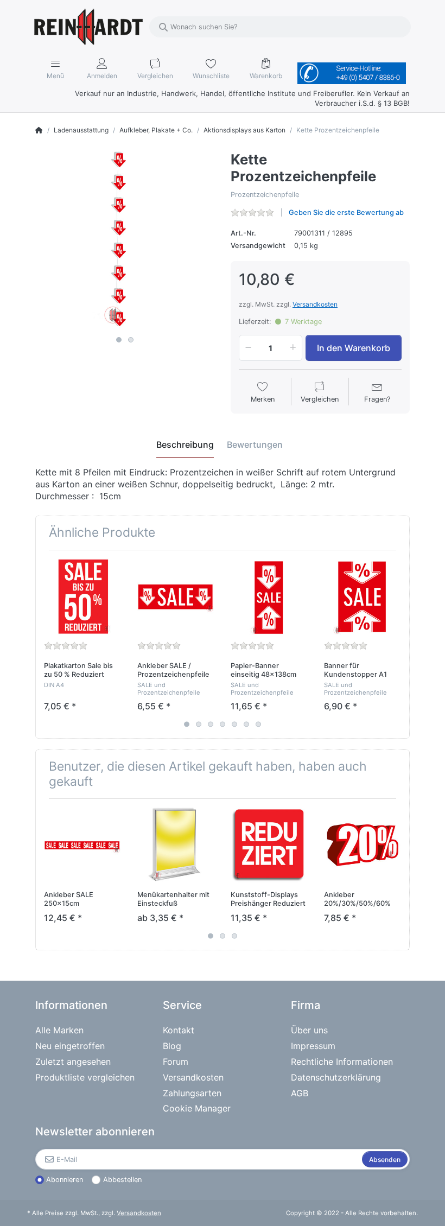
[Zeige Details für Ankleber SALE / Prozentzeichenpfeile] (175, 596)
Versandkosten (315, 304)
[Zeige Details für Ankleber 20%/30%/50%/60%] (362, 845)
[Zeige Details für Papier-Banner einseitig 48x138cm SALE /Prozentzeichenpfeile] (269, 596)
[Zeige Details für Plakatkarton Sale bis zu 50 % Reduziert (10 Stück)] (82, 596)
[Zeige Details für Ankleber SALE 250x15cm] (82, 845)
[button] (246, 348)
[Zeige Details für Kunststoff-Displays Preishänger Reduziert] (269, 845)
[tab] (185, 444)
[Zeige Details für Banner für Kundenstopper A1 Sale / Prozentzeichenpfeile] (362, 596)
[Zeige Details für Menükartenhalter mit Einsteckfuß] (175, 845)
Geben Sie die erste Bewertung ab (346, 212)
